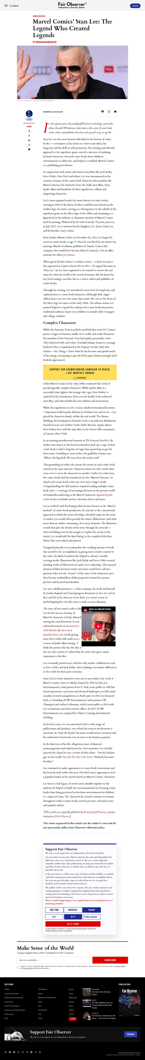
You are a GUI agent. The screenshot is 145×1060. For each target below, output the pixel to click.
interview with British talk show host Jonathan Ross (61, 630)
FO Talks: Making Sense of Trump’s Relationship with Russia (102, 1005)
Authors (71, 1002)
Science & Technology (12, 1006)
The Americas (42, 989)
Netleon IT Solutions (134, 1055)
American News (39, 16)
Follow (29, 119)
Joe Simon (68, 255)
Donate (130, 1034)
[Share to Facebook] (29, 131)
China (40, 1018)
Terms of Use (28, 968)
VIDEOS (94, 1000)
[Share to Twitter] (29, 136)
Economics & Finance (12, 994)
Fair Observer (62, 816)
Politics (7, 989)
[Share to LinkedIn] (29, 140)
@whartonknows (29, 123)
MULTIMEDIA (95, 989)
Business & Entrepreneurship (14, 998)
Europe (40, 994)
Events (71, 994)
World (6, 1018)
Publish (71, 1010)
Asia (39, 1006)
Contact (71, 1014)
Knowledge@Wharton (46, 42)
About (71, 1006)
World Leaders (9, 1014)
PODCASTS (95, 1013)
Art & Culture (9, 1002)
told (80, 757)
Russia (71, 989)
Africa (40, 1002)
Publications (73, 998)
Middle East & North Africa (47, 998)
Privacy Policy (120, 966)
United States (42, 1010)
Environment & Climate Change (15, 1010)
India (39, 1014)
